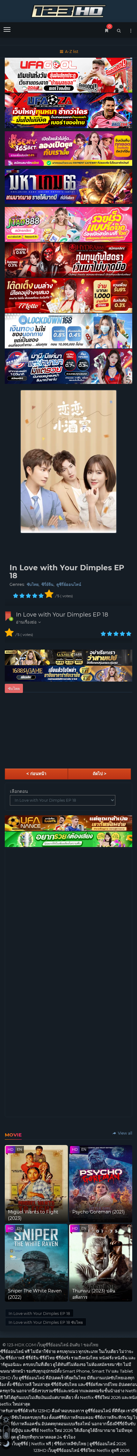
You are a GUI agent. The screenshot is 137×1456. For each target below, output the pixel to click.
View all (124, 1133)
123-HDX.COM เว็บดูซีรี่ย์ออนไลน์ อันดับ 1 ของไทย (52, 1344)
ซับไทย (33, 584)
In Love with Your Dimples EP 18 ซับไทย (46, 1322)
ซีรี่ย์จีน (47, 584)
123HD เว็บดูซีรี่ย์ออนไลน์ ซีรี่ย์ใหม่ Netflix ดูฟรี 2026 (68, 10)
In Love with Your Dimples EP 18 (62, 614)
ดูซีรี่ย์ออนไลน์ (68, 584)
